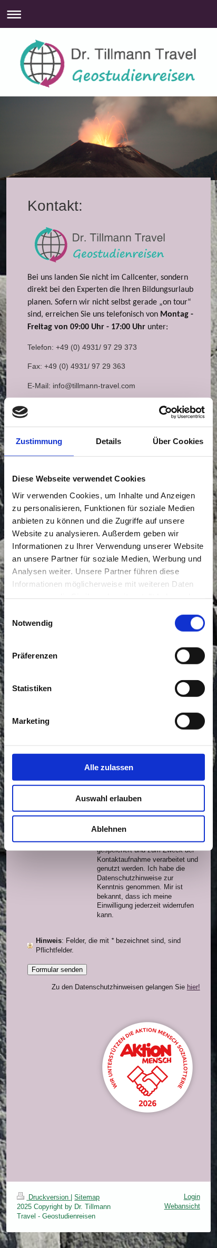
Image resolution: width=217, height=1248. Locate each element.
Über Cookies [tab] (178, 441)
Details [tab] (109, 441)
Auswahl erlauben (108, 797)
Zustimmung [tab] (39, 441)
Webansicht (182, 1206)
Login (192, 1197)
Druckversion (48, 1197)
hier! (193, 987)
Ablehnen (108, 828)
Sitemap (87, 1197)
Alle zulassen (108, 767)
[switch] (190, 655)
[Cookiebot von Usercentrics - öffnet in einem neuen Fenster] (159, 412)
